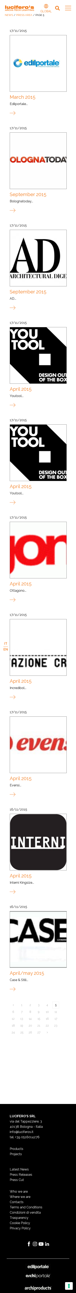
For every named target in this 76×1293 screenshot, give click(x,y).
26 (30, 1032)
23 (55, 1025)
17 (56, 1018)
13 (21, 1018)
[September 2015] (38, 160)
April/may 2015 (27, 973)
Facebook (29, 1244)
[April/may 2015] (38, 939)
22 (47, 1025)
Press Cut (17, 1180)
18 (13, 1025)
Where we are (20, 1197)
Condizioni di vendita (25, 1212)
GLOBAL (46, 6)
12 (13, 1018)
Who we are (19, 1191)
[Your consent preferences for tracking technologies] (69, 1286)
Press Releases (21, 1175)
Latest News (19, 1169)
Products (16, 1149)
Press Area (24, 15)
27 (38, 1032)
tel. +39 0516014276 (25, 1137)
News (9, 15)
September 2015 (28, 194)
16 (47, 1018)
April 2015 (21, 389)
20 (30, 1025)
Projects (16, 1154)
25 (21, 1032)
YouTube (41, 1244)
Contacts (17, 1202)
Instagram (35, 1244)
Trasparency (19, 1218)
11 (56, 1011)
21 (38, 1025)
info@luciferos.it (21, 1132)
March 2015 (22, 97)
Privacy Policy (20, 1228)
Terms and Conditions (26, 1207)
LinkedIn (47, 1244)
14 (30, 1018)
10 (47, 1011)
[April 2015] (38, 355)
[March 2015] (38, 63)
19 (21, 1025)
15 (38, 1018)
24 (13, 1032)
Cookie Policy (20, 1223)
